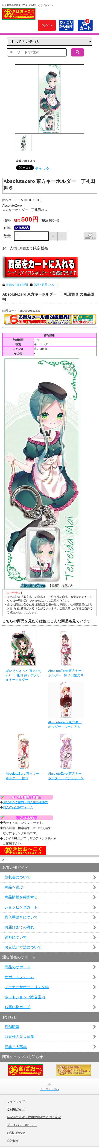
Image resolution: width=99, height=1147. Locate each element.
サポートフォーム (19, 977)
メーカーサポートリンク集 (27, 987)
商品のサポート (17, 967)
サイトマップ (16, 1101)
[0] (85, 28)
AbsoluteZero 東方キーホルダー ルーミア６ (65, 724)
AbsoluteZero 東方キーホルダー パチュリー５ (66, 776)
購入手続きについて (21, 917)
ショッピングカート (21, 907)
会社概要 (13, 1141)
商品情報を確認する (21, 897)
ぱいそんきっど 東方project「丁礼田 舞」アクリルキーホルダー (23, 675)
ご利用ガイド (16, 1109)
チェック (42, 169)
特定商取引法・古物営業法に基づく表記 (34, 1117)
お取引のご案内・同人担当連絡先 (25, 802)
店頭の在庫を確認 (17, 284)
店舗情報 (12, 1027)
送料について (16, 937)
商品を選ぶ (14, 887)
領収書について (17, 877)
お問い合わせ (16, 1133)
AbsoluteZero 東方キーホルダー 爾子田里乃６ (66, 673)
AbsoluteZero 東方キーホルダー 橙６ (22, 776)
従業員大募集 (16, 1047)
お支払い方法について (23, 947)
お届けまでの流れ (19, 927)
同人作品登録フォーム (18, 807)
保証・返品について (46, 284)
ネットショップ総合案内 (25, 997)
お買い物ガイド (17, 1007)
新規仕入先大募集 (19, 1037)
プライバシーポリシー (22, 1125)
